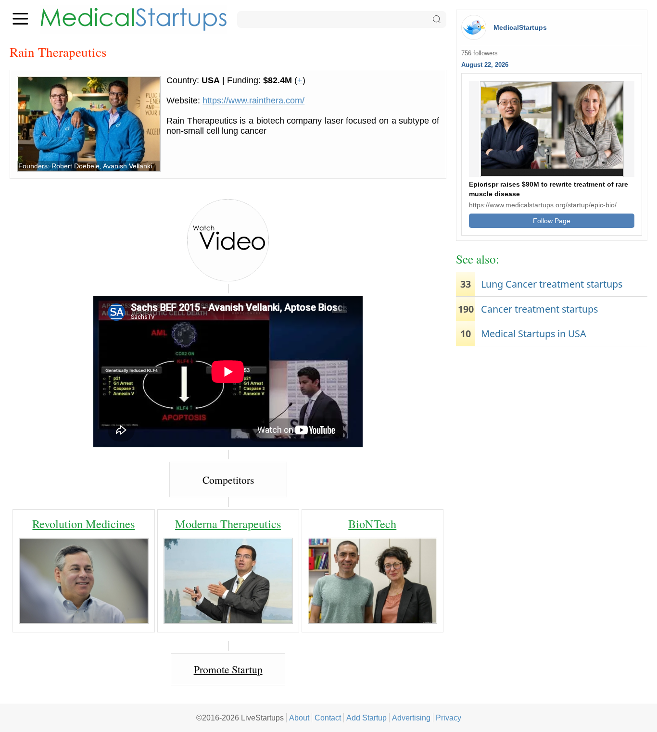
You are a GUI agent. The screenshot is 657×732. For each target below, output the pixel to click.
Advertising (411, 717)
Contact (328, 717)
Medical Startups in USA (533, 333)
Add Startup (366, 717)
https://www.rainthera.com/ (253, 100)
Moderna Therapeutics (228, 523)
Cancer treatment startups (539, 309)
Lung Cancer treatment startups (551, 284)
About (299, 717)
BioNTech (372, 523)
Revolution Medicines (83, 523)
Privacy (448, 717)
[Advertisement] (551, 425)
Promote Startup (228, 669)
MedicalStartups (520, 27)
